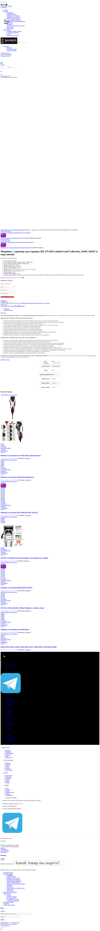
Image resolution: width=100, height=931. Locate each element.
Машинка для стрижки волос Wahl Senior (15, 629)
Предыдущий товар (6, 231)
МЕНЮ (6, 773)
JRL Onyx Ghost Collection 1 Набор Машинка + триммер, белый (22, 608)
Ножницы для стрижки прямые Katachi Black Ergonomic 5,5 (17, 247)
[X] (6, 4)
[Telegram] (4, 4)
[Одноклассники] (3, 4)
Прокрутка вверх (5, 925)
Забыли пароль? (5, 922)
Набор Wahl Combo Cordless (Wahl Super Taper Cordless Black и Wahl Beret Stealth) (29, 647)
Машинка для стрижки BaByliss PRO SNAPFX (16, 587)
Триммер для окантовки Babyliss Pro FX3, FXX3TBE (15, 238)
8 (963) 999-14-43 (5, 53)
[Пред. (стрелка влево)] (1, 928)
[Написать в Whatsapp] (50, 929)
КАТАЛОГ (7, 747)
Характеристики (8, 310)
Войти (2, 919)
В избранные (4, 301)
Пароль (3, 916)
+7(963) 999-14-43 (11, 665)
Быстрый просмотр (6, 448)
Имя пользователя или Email (9, 913)
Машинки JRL (21, 230)
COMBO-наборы (24, 303)
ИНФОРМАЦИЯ (8, 760)
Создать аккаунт (13, 924)
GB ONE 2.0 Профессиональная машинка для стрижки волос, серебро (24, 558)
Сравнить (3, 300)
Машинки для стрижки (11, 230)
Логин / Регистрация (9, 905)
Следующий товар (5, 241)
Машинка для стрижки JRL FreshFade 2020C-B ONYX (19, 512)
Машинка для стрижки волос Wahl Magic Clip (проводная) (21, 455)
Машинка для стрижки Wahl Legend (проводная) (17, 477)
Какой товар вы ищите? (7, 863)
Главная (3, 230)
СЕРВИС (6, 785)
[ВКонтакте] (1, 4)
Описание (6, 308)
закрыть (3, 858)
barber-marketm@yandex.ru (13, 667)
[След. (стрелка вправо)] (2, 928)
